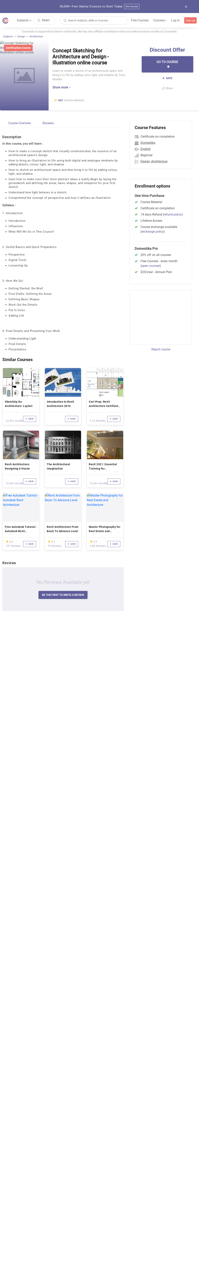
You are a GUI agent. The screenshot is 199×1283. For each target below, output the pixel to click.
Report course (160, 349)
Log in (175, 20)
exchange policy (152, 231)
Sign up (190, 20)
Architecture (36, 36)
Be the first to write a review (63, 594)
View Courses (131, 6)
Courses (159, 20)
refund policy (173, 214)
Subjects (8, 36)
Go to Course (167, 62)
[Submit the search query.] (39, 20)
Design (21, 36)
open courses (150, 266)
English (146, 149)
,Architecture (159, 161)
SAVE (168, 78)
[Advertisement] (162, 316)
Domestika (148, 143)
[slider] (7, 541)
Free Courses (140, 20)
